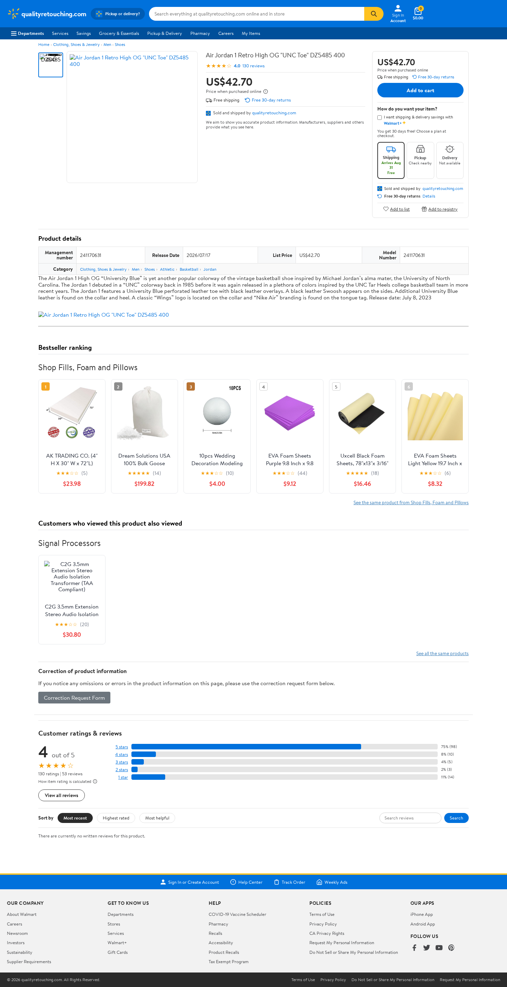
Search (456, 818)
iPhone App (421, 914)
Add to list (400, 209)
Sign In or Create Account (193, 882)
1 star (123, 777)
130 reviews (253, 65)
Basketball (189, 269)
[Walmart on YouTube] (439, 948)
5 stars (122, 746)
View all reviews (61, 795)
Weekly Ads (336, 882)
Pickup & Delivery (164, 33)
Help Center (250, 882)
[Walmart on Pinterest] (451, 948)
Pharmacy (200, 33)
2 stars (122, 769)
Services (60, 33)
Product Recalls (224, 952)
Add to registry (443, 209)
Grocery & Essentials (119, 33)
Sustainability (19, 952)
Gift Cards (118, 952)
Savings (84, 33)
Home (43, 44)
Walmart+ (117, 942)
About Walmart (22, 914)
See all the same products (442, 653)
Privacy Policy (323, 924)
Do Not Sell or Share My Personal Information (353, 952)
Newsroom (17, 933)
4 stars (121, 754)
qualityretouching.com (274, 112)
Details (429, 196)
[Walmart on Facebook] (414, 948)
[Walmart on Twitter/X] (426, 948)
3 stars (122, 762)
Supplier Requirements (29, 961)
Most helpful (157, 818)
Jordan (209, 269)
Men (107, 44)
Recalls (215, 933)
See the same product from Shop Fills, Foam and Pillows (411, 502)
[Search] (374, 14)
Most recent (75, 818)
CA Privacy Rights (326, 933)
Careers (225, 33)
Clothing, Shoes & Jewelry (76, 44)
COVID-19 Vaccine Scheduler (237, 914)
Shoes (120, 44)
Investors (15, 942)
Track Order (293, 882)
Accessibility (221, 942)
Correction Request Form (74, 697)
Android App (422, 924)
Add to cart (420, 90)
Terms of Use (322, 914)
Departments (31, 33)
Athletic (167, 269)
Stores (114, 924)
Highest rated (116, 818)
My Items (251, 33)
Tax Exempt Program (229, 961)
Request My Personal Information (341, 942)
